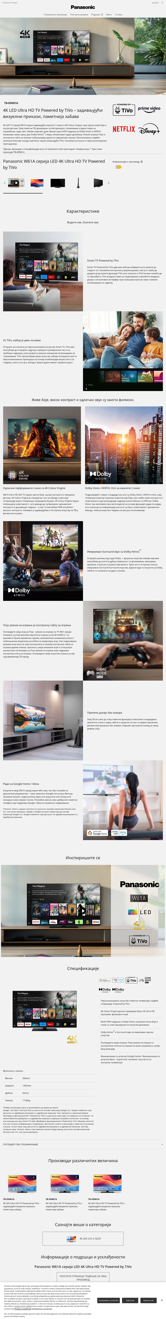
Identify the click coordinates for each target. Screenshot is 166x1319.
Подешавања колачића (108, 1300)
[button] (37, 183)
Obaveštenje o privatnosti (42, 1309)
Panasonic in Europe (10, 3)
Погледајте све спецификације (20, 1144)
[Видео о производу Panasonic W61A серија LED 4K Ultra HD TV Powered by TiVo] (16, 183)
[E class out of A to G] (119, 167)
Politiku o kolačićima (23, 1309)
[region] (83, 1300)
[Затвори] (162, 1300)
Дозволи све (148, 1300)
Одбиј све (130, 1300)
